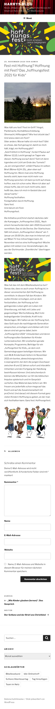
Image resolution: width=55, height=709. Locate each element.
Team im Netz (12, 684)
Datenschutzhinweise (14, 699)
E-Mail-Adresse (12, 535)
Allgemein (14, 451)
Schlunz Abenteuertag (17, 679)
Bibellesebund (13, 674)
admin (34, 62)
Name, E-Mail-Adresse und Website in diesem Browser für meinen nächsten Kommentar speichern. (25, 568)
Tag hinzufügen (39, 679)
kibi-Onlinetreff (31, 674)
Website (8, 550)
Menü (29, 18)
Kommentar (11, 482)
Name (7, 521)
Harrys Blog (18, 4)
